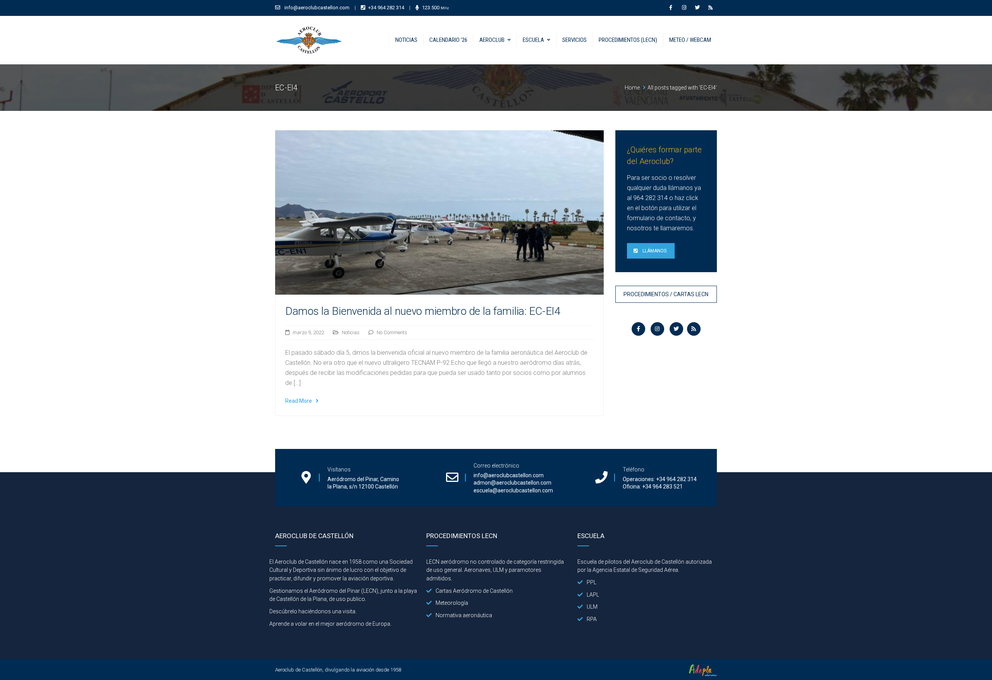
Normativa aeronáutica (464, 615)
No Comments (392, 332)
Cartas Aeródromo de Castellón (474, 591)
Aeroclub (492, 39)
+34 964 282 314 (386, 7)
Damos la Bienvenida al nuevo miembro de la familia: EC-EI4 (423, 311)
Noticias (406, 39)
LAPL (593, 595)
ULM (592, 607)
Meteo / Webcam (690, 39)
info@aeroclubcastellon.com (317, 7)
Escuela (533, 39)
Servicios (574, 39)
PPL (591, 582)
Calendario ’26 (448, 39)
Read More (298, 401)
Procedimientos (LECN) (628, 39)
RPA (592, 619)
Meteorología (452, 603)
